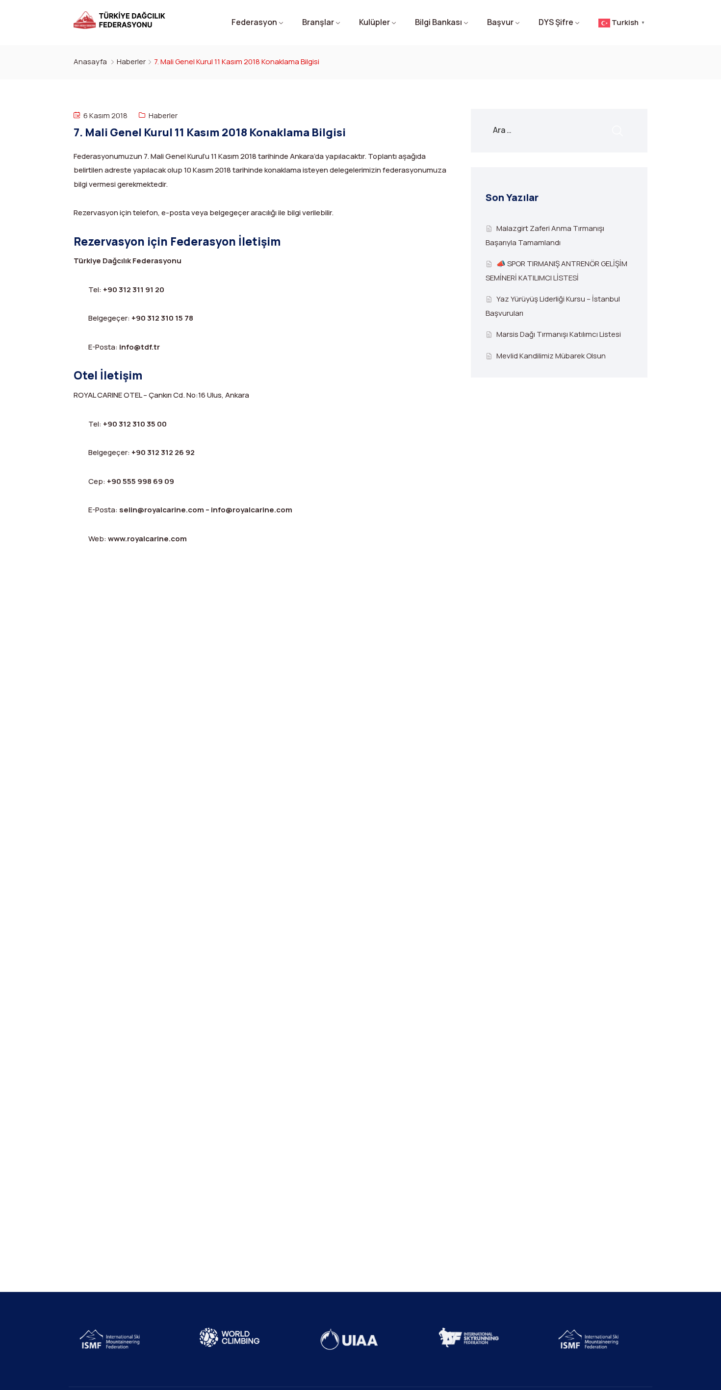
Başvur (500, 22)
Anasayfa (90, 61)
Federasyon (254, 22)
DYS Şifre (556, 22)
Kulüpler (374, 22)
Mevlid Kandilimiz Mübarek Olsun (551, 356)
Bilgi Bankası (438, 22)
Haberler (131, 61)
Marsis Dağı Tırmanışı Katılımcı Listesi (558, 334)
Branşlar (318, 22)
